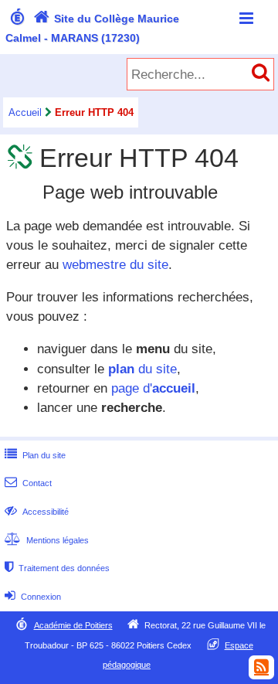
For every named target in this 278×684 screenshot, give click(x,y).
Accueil (25, 112)
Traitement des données (57, 568)
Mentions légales (47, 540)
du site (142, 369)
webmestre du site (115, 264)
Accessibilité (37, 511)
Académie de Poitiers (73, 625)
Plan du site (35, 455)
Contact (28, 483)
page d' (153, 388)
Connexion (33, 596)
